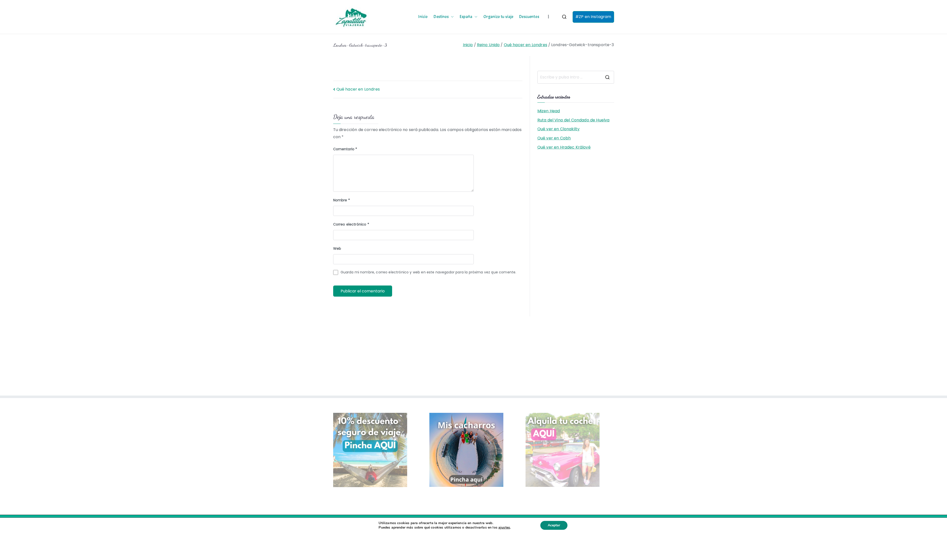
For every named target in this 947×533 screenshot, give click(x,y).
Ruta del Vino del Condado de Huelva (573, 120)
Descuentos (529, 16)
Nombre (341, 200)
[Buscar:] (576, 77)
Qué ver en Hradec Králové (564, 147)
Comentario (345, 149)
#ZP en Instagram (593, 16)
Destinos (441, 16)
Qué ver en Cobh (554, 138)
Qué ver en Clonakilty (558, 129)
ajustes (504, 527)
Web (337, 248)
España (466, 16)
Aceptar (554, 525)
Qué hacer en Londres (358, 89)
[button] (451, 16)
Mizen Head (548, 111)
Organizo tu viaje (498, 16)
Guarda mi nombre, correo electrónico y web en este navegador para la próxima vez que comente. (428, 272)
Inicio (423, 16)
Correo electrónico (351, 224)
